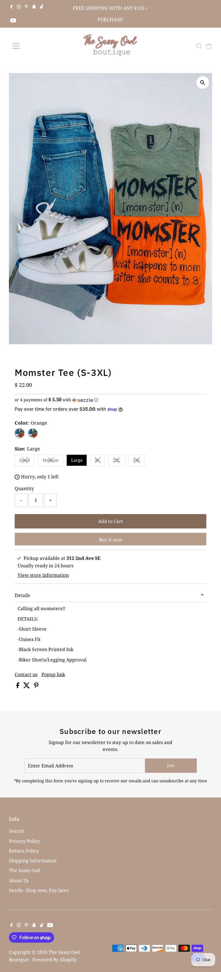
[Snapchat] (34, 7)
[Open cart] (209, 46)
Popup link (53, 674)
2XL (119, 461)
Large (76, 460)
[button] (110, 400)
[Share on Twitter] (27, 686)
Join (170, 765)
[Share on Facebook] (18, 686)
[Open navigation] (33, 46)
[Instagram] (18, 7)
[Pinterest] (26, 7)
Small (27, 461)
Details (22, 595)
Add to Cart (110, 521)
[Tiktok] (42, 7)
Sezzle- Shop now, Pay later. (39, 890)
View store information (43, 575)
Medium (53, 461)
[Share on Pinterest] (36, 686)
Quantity (24, 488)
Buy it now (110, 540)
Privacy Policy (24, 841)
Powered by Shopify (54, 959)
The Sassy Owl (24, 870)
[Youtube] (13, 21)
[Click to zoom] (202, 82)
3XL (139, 461)
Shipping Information (32, 860)
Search (16, 831)
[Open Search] (198, 46)
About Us (18, 880)
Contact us (26, 674)
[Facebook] (11, 7)
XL (100, 461)
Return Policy (24, 851)
